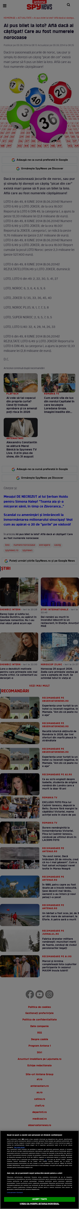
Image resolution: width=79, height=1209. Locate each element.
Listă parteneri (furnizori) (15, 1192)
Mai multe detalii (19, 1147)
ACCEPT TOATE (39, 1199)
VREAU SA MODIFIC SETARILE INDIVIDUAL (39, 1203)
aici (46, 1160)
